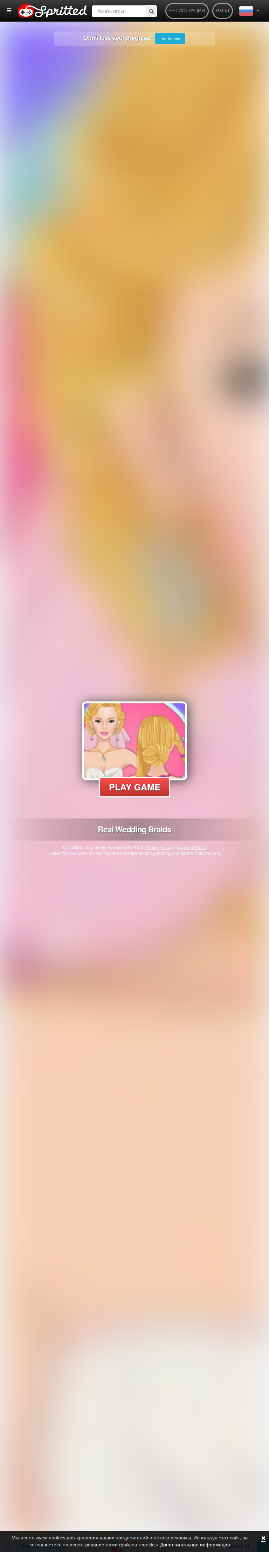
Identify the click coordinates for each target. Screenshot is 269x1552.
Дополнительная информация (195, 1545)
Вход (222, 10)
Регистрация (187, 10)
